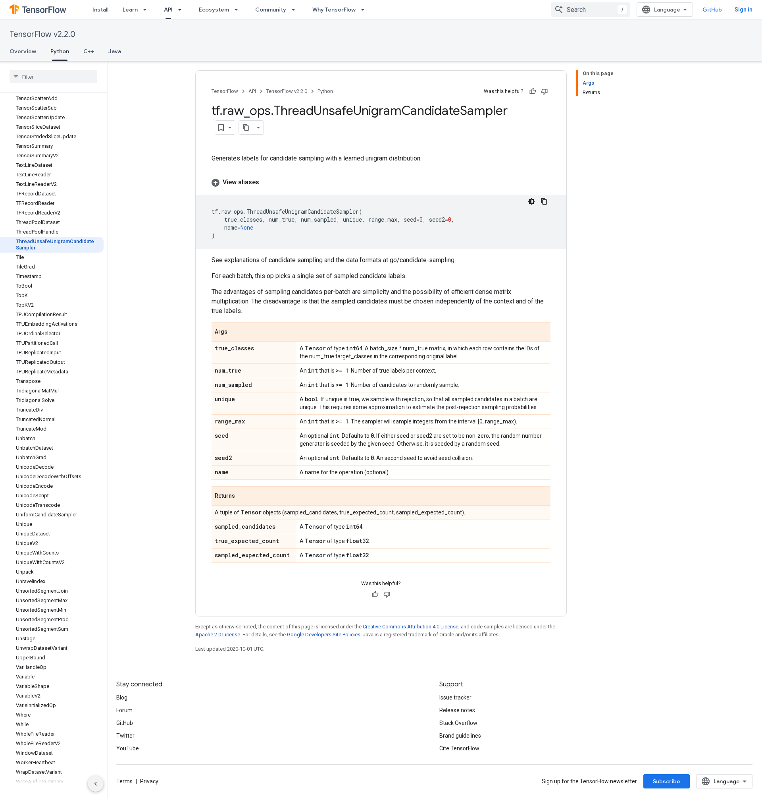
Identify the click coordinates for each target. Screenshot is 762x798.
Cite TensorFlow (459, 748)
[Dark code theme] (531, 201)
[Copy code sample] (544, 201)
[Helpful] (533, 91)
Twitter (125, 735)
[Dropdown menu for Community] (295, 9)
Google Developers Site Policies (323, 635)
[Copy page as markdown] (246, 127)
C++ (88, 51)
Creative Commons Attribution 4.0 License (410, 627)
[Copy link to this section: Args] (235, 332)
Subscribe (666, 781)
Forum (124, 710)
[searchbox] (53, 76)
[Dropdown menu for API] (182, 9)
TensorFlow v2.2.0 (42, 34)
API (168, 9)
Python (59, 51)
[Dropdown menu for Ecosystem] (238, 9)
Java (114, 51)
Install (100, 9)
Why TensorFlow (334, 9)
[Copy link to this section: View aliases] (267, 182)
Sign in (743, 9)
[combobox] (590, 9)
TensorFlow (225, 91)
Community (270, 9)
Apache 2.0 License (217, 635)
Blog (121, 697)
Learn (130, 9)
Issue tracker (455, 697)
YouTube (127, 748)
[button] (381, 182)
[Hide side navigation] (96, 784)
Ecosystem (214, 9)
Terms (124, 781)
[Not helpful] (544, 91)
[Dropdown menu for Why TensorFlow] (365, 9)
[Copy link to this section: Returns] (243, 496)
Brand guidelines (460, 735)
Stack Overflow (458, 723)
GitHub (712, 9)
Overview (23, 51)
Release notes (457, 710)
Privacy (149, 781)
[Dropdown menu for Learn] (147, 9)
